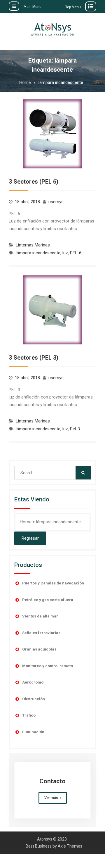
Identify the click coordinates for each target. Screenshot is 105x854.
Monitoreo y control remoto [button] (47, 666)
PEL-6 (75, 253)
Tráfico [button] (29, 715)
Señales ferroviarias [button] (41, 633)
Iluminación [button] (33, 732)
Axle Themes (70, 846)
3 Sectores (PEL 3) (33, 357)
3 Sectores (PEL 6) (33, 181)
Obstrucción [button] (33, 699)
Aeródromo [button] (32, 682)
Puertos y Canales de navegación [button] (53, 583)
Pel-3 (75, 429)
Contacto (52, 781)
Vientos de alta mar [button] (40, 616)
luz (65, 253)
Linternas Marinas (33, 245)
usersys (56, 201)
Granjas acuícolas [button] (39, 649)
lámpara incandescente (38, 253)
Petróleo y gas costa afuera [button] (47, 600)
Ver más (51, 798)
